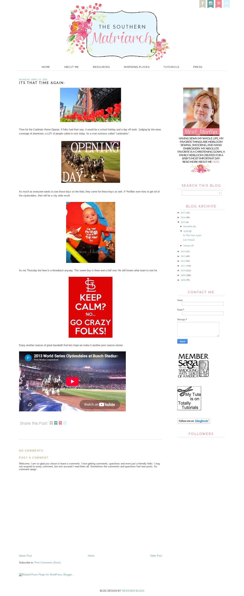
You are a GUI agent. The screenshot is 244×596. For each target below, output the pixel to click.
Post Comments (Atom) (48, 562)
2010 (183, 270)
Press (197, 66)
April (186, 230)
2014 (183, 251)
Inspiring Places (137, 66)
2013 (183, 256)
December (188, 226)
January (187, 245)
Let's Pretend (189, 239)
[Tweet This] (56, 425)
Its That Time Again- (192, 235)
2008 (183, 279)
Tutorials (171, 66)
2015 (183, 221)
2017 (183, 212)
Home (46, 66)
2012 (183, 260)
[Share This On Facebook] (51, 425)
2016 (183, 217)
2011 (183, 265)
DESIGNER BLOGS (133, 590)
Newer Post (25, 555)
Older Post (156, 555)
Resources (101, 66)
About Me (71, 66)
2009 (183, 275)
